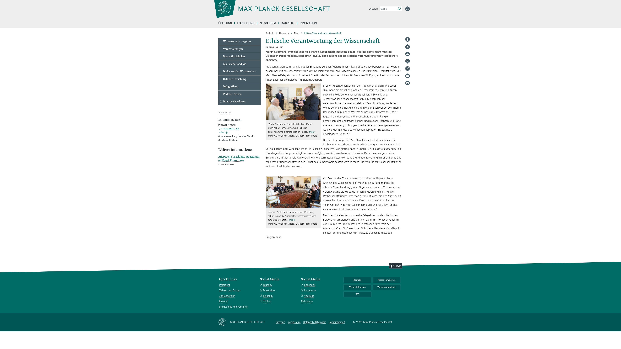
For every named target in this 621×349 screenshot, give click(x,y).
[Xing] (407, 68)
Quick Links (228, 279)
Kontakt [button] (224, 113)
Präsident (224, 284)
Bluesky (267, 284)
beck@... (225, 132)
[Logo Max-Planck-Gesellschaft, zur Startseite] (271, 11)
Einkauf (223, 301)
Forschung (245, 23)
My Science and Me (234, 64)
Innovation (308, 23)
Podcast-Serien (232, 94)
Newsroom (268, 23)
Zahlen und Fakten (229, 290)
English (373, 8)
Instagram (310, 290)
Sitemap (280, 322)
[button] (318, 117)
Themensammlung (386, 287)
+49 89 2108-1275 (230, 128)
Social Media (269, 279)
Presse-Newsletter (234, 101)
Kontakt (357, 280)
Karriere (287, 23)
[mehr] (312, 132)
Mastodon (269, 290)
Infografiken (230, 86)
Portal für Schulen (234, 56)
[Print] (407, 83)
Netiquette (307, 301)
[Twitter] (407, 61)
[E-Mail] (407, 75)
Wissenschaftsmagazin (237, 41)
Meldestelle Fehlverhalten (233, 306)
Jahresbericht (227, 295)
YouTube (309, 295)
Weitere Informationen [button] (236, 150)
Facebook (309, 284)
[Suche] (399, 9)
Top (398, 265)
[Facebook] (407, 39)
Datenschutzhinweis (314, 322)
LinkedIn (268, 295)
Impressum (294, 322)
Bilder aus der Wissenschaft (239, 71)
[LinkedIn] (407, 46)
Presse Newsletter (386, 280)
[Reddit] (407, 54)
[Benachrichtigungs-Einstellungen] (407, 8)
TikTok (267, 301)
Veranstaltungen (233, 49)
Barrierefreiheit (337, 322)
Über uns (225, 23)
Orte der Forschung (234, 79)
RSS (357, 294)
